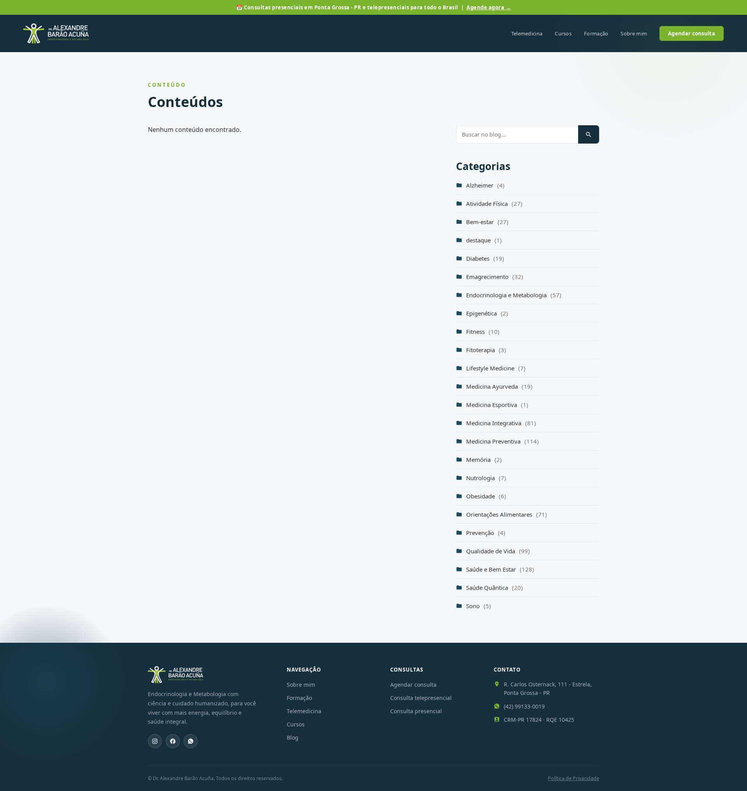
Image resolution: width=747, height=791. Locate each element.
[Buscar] (588, 134)
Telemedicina (527, 33)
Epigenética (487, 313)
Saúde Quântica (494, 587)
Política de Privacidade (573, 778)
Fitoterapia (486, 350)
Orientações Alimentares (506, 514)
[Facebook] (173, 741)
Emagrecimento (494, 277)
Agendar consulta (691, 33)
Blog (292, 737)
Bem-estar (487, 222)
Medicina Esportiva (497, 405)
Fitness (483, 331)
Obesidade (486, 496)
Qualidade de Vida (498, 551)
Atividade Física (494, 203)
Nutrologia (486, 478)
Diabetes (485, 258)
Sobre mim (634, 33)
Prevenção (485, 533)
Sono (478, 606)
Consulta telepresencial (421, 698)
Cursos (563, 33)
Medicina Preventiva (502, 441)
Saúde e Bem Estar (500, 569)
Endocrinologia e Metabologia (513, 295)
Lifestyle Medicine (496, 368)
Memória (484, 459)
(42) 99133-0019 (524, 706)
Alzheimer (485, 185)
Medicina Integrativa (501, 423)
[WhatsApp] (191, 741)
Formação (596, 33)
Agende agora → (488, 7)
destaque (484, 240)
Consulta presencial (416, 711)
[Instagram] (155, 741)
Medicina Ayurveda (499, 386)
